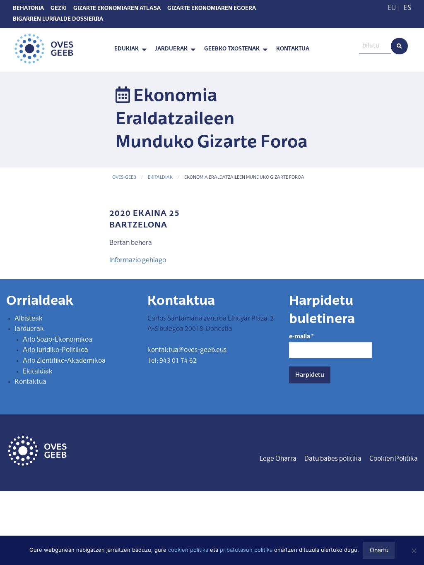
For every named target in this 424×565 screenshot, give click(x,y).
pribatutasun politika (246, 549)
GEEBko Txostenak (232, 49)
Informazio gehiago (137, 260)
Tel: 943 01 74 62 (172, 361)
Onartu (379, 549)
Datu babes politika (332, 459)
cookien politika (188, 549)
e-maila (301, 337)
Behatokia (28, 8)
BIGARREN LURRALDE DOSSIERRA (58, 19)
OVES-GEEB (124, 177)
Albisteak (28, 319)
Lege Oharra (278, 459)
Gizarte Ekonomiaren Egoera (211, 8)
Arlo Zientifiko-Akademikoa (64, 361)
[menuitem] (128, 49)
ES (407, 8)
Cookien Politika (393, 459)
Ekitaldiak (160, 177)
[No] (414, 550)
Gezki (59, 8)
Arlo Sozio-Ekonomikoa (57, 340)
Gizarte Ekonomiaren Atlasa (117, 8)
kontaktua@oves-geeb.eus (186, 350)
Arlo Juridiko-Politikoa (55, 350)
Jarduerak (171, 49)
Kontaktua (292, 49)
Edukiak (126, 49)
